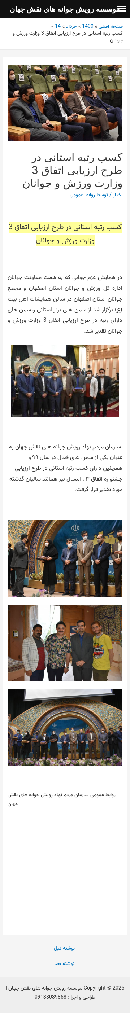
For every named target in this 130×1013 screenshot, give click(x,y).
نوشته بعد (64, 964)
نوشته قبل (64, 948)
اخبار (117, 195)
